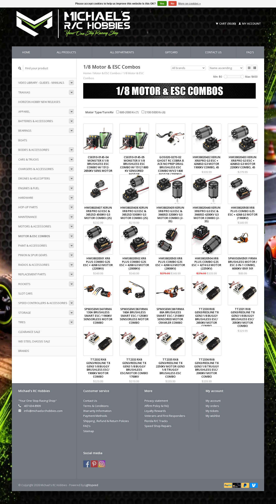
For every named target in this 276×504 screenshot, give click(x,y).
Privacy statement (156, 401)
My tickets (212, 411)
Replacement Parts (32, 274)
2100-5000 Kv (154, 112)
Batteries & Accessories (35, 121)
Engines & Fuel (28, 188)
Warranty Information (97, 411)
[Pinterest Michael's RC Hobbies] (94, 463)
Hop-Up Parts (28, 207)
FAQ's (250, 52)
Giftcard (171, 52)
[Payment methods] (228, 485)
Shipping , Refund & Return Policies (106, 421)
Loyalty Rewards (155, 411)
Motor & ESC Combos (34, 236)
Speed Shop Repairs (157, 426)
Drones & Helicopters (34, 178)
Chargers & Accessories (36, 169)
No (172, 3)
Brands (23, 351)
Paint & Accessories (32, 245)
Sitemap (88, 431)
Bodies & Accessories (33, 150)
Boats (22, 140)
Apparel (24, 111)
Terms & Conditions (96, 406)
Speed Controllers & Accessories (42, 303)
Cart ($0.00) (228, 23)
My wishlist (213, 416)
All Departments (122, 52)
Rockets (24, 284)
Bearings (24, 130)
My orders (212, 406)
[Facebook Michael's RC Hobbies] (86, 463)
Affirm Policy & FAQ (156, 406)
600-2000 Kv (129, 112)
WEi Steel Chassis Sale (34, 341)
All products (66, 52)
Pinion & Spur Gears (32, 255)
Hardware (25, 198)
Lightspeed (91, 485)
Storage (24, 313)
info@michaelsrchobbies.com (43, 411)
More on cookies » (189, 3)
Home (26, 52)
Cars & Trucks (28, 159)
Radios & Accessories (33, 265)
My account (251, 23)
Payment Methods (95, 416)
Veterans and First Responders (164, 416)
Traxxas (24, 92)
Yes (162, 3)
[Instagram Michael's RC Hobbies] (101, 463)
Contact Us (213, 52)
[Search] (20, 68)
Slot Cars (25, 293)
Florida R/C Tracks (156, 421)
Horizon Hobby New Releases (39, 102)
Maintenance (27, 217)
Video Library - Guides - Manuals (41, 83)
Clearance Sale (29, 332)
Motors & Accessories (34, 226)
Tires (21, 322)
